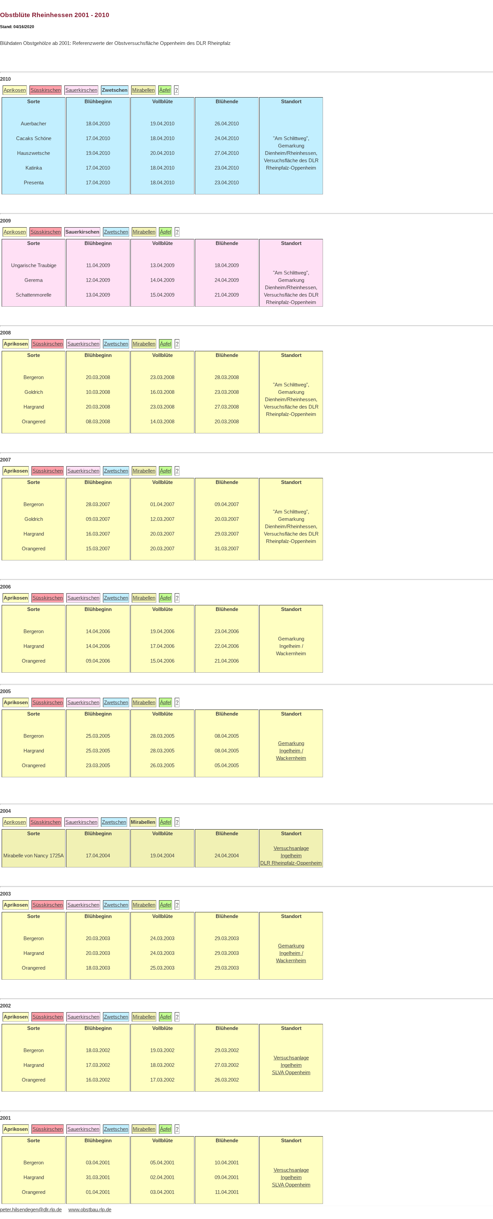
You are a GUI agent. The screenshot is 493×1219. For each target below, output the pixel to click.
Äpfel (164, 90)
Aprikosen (15, 90)
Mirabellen (143, 90)
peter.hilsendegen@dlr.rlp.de (31, 1209)
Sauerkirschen (81, 90)
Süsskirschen (46, 90)
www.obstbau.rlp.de (89, 1209)
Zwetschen (116, 232)
